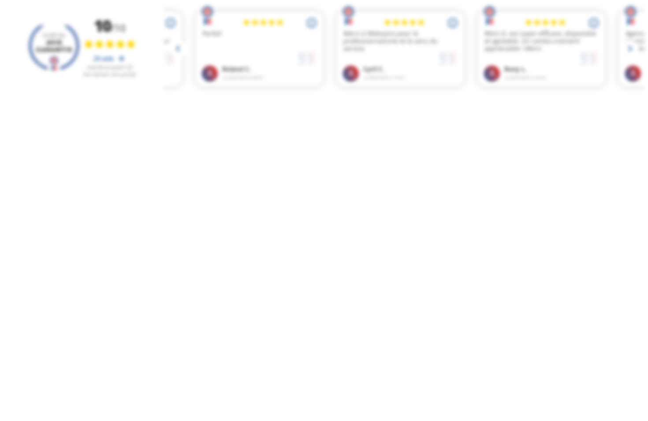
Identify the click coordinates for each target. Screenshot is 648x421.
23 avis (104, 58)
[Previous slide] (178, 49)
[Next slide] (630, 49)
